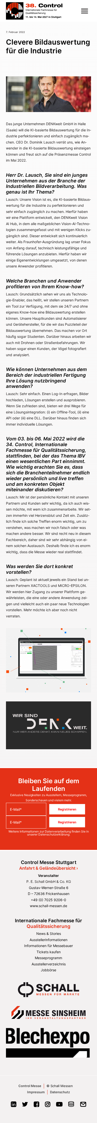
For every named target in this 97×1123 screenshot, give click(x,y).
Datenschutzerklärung (53, 834)
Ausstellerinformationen (48, 940)
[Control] (34, 11)
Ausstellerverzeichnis (49, 964)
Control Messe (29, 1086)
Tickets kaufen (49, 952)
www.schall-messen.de (48, 906)
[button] (84, 11)
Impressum (36, 1092)
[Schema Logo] (71, 1106)
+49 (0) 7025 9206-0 (48, 900)
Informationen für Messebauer (48, 946)
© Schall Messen (60, 1086)
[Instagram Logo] (47, 1106)
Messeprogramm (48, 958)
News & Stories (48, 933)
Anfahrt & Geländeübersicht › (48, 868)
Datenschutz (60, 1092)
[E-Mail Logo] (83, 1106)
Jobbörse (48, 970)
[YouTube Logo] (59, 1106)
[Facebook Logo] (36, 1106)
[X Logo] (25, 1106)
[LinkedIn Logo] (13, 1106)
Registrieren (67, 809)
